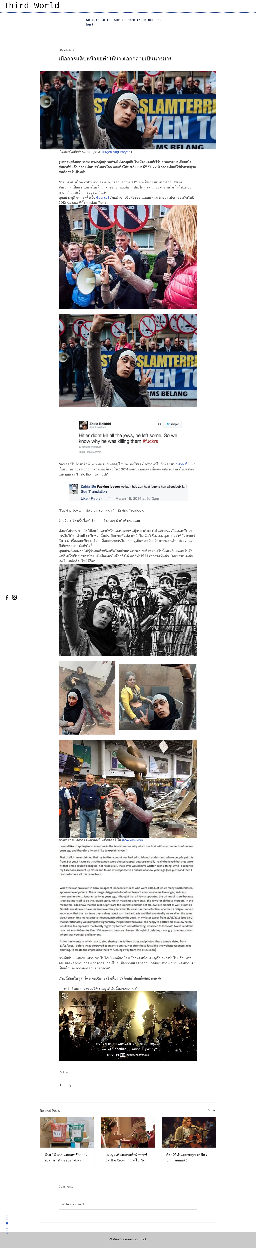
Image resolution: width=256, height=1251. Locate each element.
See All (212, 1110)
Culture (63, 1072)
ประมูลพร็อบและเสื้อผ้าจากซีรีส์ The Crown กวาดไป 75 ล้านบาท (126, 1158)
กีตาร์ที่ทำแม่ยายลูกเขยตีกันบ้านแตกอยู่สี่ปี (186, 1157)
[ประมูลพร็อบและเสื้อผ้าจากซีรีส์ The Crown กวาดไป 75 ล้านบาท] (128, 1132)
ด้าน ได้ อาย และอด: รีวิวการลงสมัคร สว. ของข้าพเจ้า (66, 1157)
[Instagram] (14, 597)
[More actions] (195, 49)
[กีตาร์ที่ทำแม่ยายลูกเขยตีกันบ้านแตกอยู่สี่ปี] (189, 1132)
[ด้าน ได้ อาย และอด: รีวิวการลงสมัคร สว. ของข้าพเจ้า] (67, 1132)
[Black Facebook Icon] (7, 597)
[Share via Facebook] (60, 1085)
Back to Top (7, 1225)
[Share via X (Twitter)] (69, 1085)
